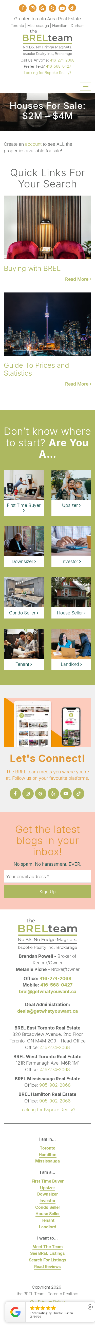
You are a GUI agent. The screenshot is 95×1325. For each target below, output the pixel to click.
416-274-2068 (62, 60)
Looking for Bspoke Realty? (47, 72)
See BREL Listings (47, 1253)
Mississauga (47, 1161)
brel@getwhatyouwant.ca (47, 991)
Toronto (47, 1148)
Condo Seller (47, 1207)
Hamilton (47, 1154)
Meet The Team (47, 1246)
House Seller (47, 1213)
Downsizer (47, 1194)
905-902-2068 (55, 1085)
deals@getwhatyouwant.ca (47, 1011)
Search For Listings (47, 1260)
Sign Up (48, 891)
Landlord (47, 1227)
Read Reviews (47, 1266)
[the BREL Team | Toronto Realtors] (47, 41)
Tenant (47, 1220)
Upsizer (47, 1187)
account (33, 144)
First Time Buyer (48, 1181)
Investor (47, 1200)
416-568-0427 (58, 66)
